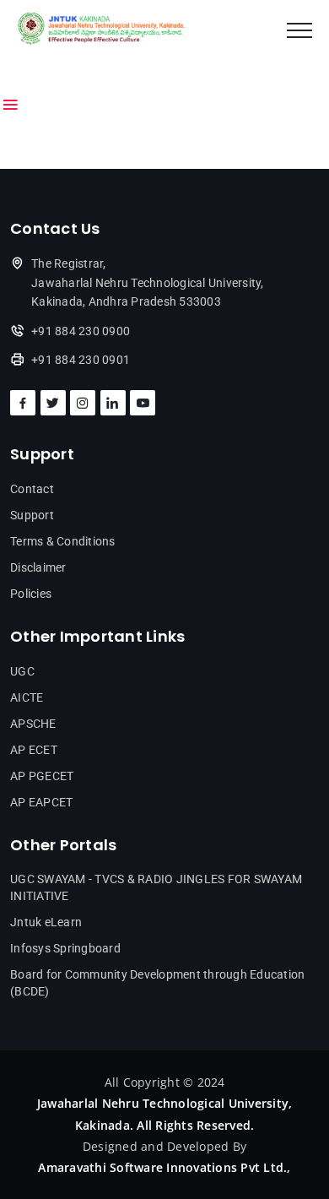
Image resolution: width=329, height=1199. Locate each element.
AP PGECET (41, 776)
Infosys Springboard (65, 948)
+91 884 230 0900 (80, 331)
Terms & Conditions (63, 541)
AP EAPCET (41, 802)
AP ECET (33, 750)
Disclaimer (38, 567)
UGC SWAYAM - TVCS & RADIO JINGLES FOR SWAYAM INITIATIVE (156, 887)
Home (28, 76)
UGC (22, 671)
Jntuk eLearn (46, 922)
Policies (30, 593)
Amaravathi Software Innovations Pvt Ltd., (164, 1167)
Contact (32, 489)
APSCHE (33, 723)
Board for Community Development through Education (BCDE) (157, 983)
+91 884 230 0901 (80, 359)
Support (32, 515)
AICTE (26, 697)
